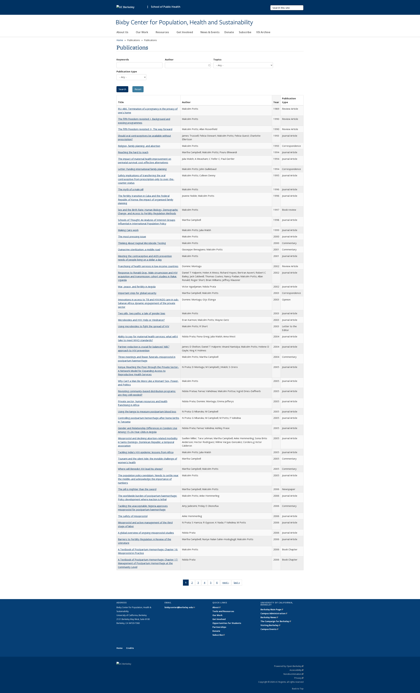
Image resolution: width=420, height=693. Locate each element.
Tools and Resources (223, 611)
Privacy (299, 677)
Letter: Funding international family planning (142, 169)
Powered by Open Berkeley (289, 666)
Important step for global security (137, 293)
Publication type (126, 71)
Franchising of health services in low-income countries (148, 266)
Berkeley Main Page (272, 609)
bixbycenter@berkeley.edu (180, 607)
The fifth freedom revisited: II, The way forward (145, 129)
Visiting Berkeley (270, 625)
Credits (130, 648)
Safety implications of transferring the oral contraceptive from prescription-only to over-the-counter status (146, 179)
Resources (163, 32)
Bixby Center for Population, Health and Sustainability (184, 22)
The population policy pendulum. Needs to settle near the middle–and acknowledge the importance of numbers (148, 479)
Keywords (122, 59)
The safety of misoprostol (132, 516)
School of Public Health (165, 7)
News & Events (210, 32)
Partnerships (219, 627)
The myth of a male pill (130, 189)
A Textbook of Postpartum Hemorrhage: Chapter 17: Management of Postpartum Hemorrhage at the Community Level (148, 563)
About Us (122, 32)
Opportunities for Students (226, 623)
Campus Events (269, 629)
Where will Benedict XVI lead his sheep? (140, 468)
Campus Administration (274, 613)
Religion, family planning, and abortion (139, 145)
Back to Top (298, 688)
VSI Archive (263, 32)
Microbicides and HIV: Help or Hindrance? (141, 319)
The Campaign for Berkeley (276, 621)
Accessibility (297, 670)
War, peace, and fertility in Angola (137, 286)
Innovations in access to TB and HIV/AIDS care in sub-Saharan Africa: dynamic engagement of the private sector (148, 303)
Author (169, 59)
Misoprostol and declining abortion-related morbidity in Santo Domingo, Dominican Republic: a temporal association (148, 442)
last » (238, 583)
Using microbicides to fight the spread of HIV (143, 326)
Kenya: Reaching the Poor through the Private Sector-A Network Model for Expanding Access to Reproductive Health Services (148, 370)
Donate (229, 32)
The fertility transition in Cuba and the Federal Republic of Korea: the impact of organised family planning (145, 199)
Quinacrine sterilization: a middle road (139, 249)
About (216, 607)
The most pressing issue (132, 236)
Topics (217, 59)
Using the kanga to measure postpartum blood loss (147, 411)
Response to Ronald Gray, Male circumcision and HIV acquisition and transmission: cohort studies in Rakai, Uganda (148, 276)
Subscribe (245, 32)
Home (119, 40)
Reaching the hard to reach (133, 152)
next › (226, 583)
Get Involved (185, 32)
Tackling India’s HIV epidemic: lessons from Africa (145, 452)
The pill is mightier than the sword (137, 489)
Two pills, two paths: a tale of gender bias (141, 313)
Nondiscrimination (294, 673)
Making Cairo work (128, 230)
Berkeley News (269, 617)
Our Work (142, 32)
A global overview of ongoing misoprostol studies (146, 532)
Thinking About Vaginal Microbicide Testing (142, 243)
